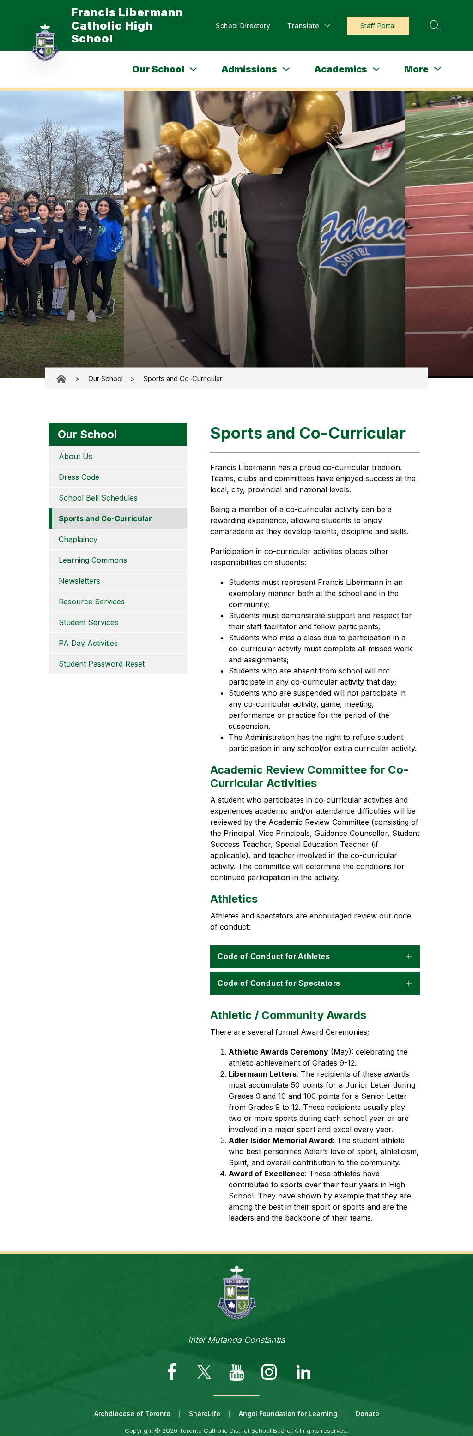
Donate (367, 1414)
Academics (340, 69)
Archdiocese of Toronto (132, 1414)
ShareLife (204, 1414)
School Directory (243, 26)
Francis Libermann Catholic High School (61, 378)
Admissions (249, 69)
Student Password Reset (102, 663)
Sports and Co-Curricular (183, 378)
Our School (158, 69)
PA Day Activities (88, 643)
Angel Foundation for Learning (288, 1414)
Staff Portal (378, 26)
